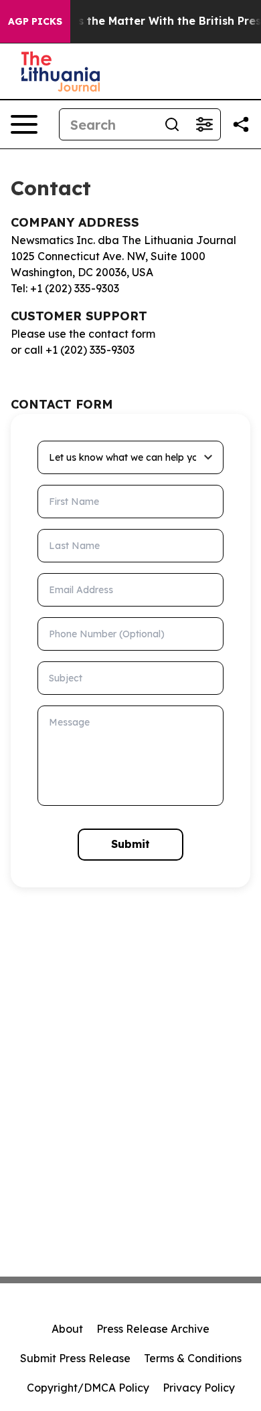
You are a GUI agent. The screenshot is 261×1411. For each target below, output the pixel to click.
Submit (130, 844)
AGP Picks (35, 21)
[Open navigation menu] (24, 124)
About (67, 1328)
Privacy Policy (199, 1387)
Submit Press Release (75, 1358)
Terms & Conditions (193, 1358)
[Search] (172, 124)
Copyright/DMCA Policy (88, 1387)
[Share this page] (241, 124)
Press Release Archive (152, 1328)
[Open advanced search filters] (204, 124)
